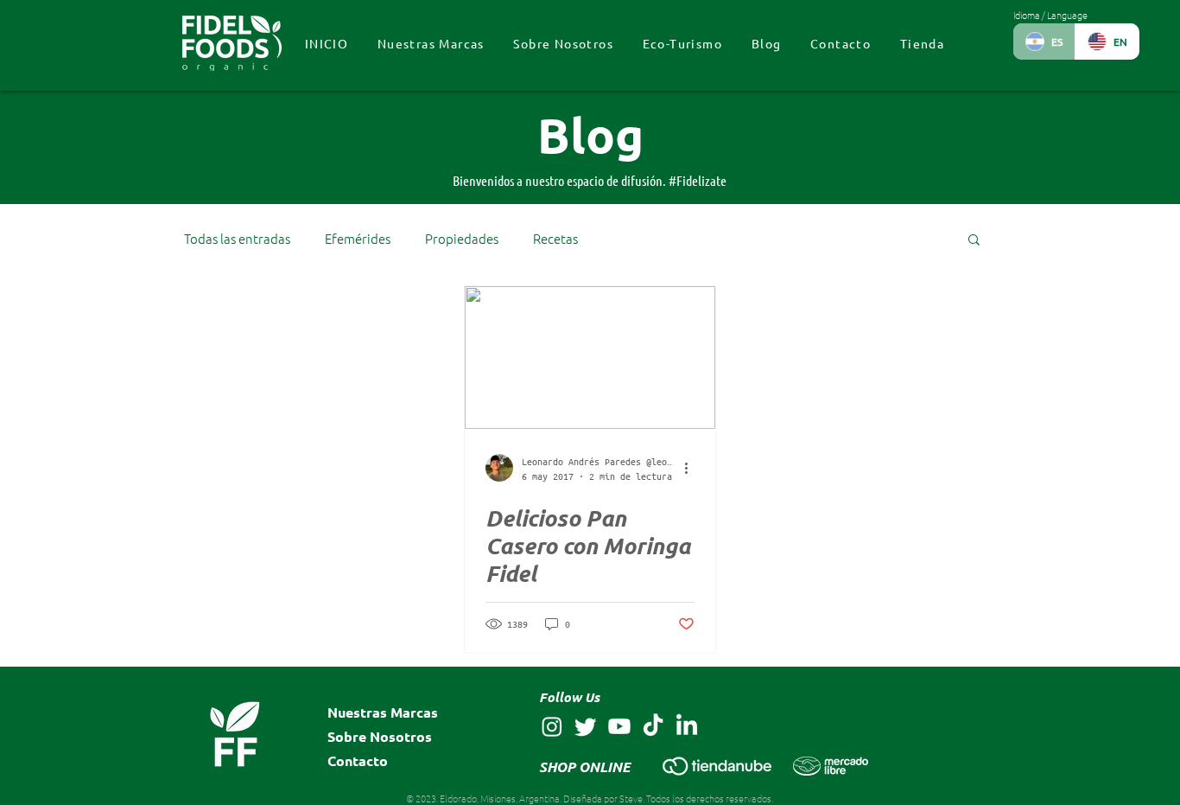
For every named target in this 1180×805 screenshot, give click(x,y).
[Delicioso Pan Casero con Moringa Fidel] (590, 357)
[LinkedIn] (687, 726)
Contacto (357, 760)
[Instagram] (552, 726)
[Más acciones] (692, 467)
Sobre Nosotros (379, 736)
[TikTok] (653, 726)
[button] (974, 241)
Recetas (555, 238)
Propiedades (461, 238)
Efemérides (357, 238)
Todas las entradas (237, 238)
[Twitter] (586, 726)
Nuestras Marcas (382, 712)
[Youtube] (619, 726)
